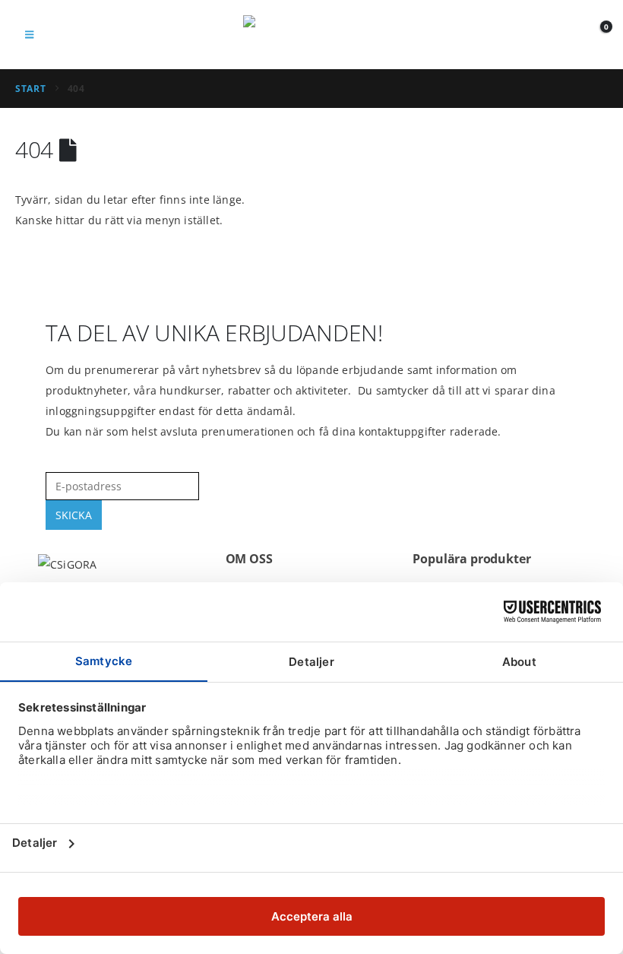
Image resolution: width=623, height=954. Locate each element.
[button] (29, 34)
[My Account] (562, 34)
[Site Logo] (311, 34)
